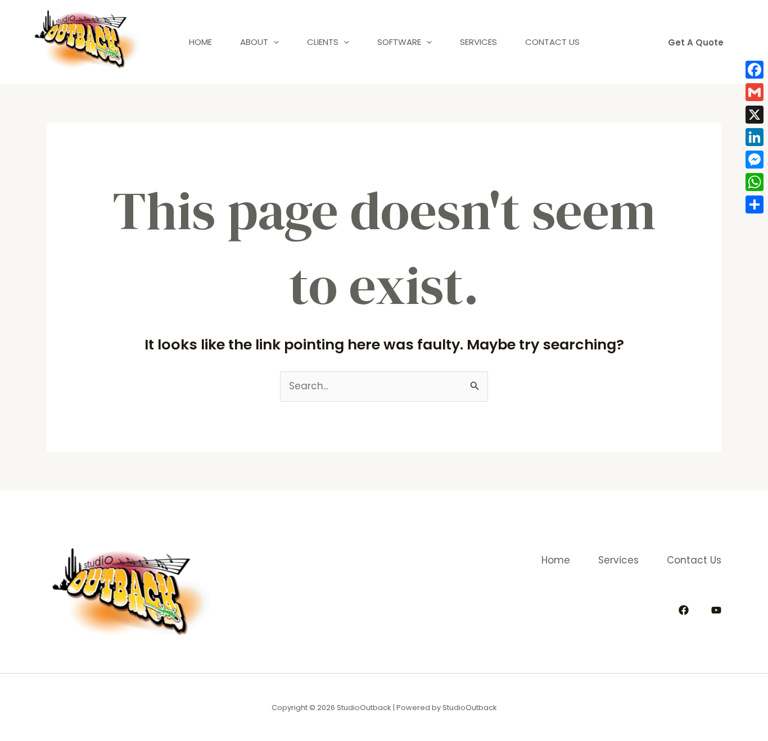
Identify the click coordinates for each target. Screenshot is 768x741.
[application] (273, 42)
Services (478, 42)
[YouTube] (716, 610)
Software (399, 42)
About (254, 42)
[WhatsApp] (754, 182)
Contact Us (552, 42)
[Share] (754, 204)
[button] (695, 42)
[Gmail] (754, 92)
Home (200, 42)
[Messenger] (754, 159)
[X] (754, 114)
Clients (322, 42)
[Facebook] (684, 610)
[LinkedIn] (754, 137)
